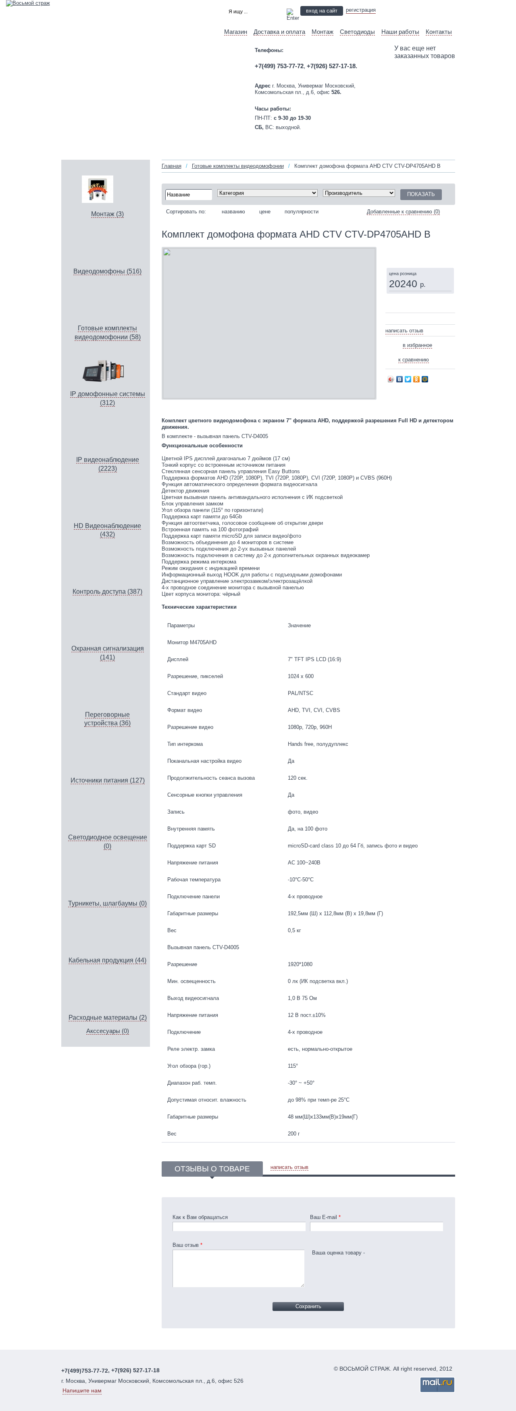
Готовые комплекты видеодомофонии (238, 166)
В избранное (417, 345)
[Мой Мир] (425, 379)
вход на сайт (321, 11)
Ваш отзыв (187, 1245)
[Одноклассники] (416, 379)
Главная (171, 166)
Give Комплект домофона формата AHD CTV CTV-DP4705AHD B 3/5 (397, 319)
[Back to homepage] (28, 3)
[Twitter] (408, 379)
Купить (408, 252)
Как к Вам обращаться (200, 1217)
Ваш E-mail (325, 1217)
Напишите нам (82, 1390)
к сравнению (413, 360)
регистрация (361, 10)
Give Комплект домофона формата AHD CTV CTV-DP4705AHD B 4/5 (402, 319)
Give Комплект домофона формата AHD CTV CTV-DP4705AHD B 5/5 (407, 319)
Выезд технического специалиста (420, 10)
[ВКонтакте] (399, 379)
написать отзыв (404, 331)
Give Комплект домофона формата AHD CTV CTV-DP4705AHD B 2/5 (392, 319)
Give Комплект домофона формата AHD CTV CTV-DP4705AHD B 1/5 (387, 319)
